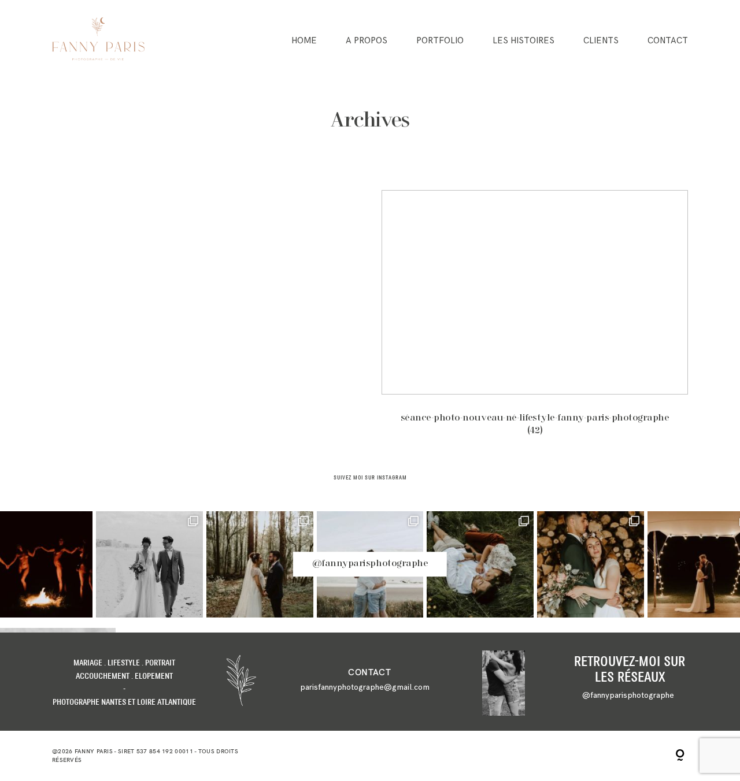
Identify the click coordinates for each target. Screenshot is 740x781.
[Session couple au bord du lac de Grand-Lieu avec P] (480, 564)
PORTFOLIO (440, 41)
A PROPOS (366, 41)
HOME (304, 41)
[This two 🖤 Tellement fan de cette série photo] (259, 564)
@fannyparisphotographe (370, 564)
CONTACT (668, 41)
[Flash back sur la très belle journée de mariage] (149, 564)
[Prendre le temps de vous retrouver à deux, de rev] (590, 564)
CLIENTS (601, 41)
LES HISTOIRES (523, 41)
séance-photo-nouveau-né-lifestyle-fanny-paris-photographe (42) (535, 320)
